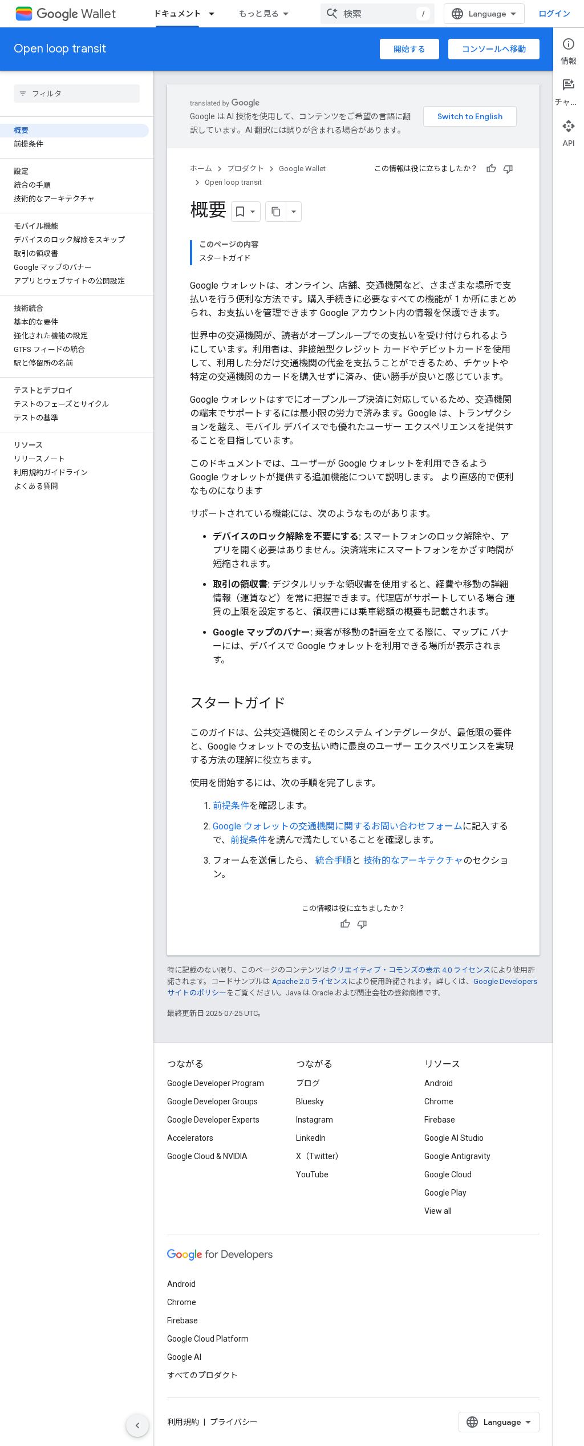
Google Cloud (448, 1174)
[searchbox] (77, 93)
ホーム (201, 168)
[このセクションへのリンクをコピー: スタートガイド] (297, 704)
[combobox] (378, 13)
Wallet (98, 14)
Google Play (445, 1192)
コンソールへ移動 (494, 49)
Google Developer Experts (213, 1119)
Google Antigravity (457, 1156)
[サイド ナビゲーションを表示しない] (137, 1425)
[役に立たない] (508, 168)
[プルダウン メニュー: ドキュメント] (215, 13)
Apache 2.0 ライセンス (310, 981)
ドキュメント (177, 14)
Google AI (184, 1357)
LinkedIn (311, 1138)
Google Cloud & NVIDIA (207, 1156)
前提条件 (231, 805)
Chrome (438, 1101)
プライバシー (234, 1422)
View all (438, 1211)
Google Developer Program (215, 1083)
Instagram (314, 1119)
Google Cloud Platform (208, 1338)
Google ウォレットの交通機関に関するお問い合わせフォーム (338, 826)
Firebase (439, 1119)
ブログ (308, 1083)
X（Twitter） (319, 1156)
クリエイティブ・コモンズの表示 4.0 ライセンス (410, 970)
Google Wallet (302, 168)
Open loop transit (60, 49)
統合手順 (333, 860)
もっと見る (259, 14)
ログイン (554, 13)
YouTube (312, 1174)
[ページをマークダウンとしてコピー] (276, 211)
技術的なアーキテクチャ (413, 860)
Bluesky (310, 1101)
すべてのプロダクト (202, 1375)
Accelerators (190, 1138)
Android (438, 1083)
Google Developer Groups (212, 1101)
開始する (409, 49)
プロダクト (245, 168)
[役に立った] (491, 168)
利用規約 (183, 1422)
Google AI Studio (454, 1138)
